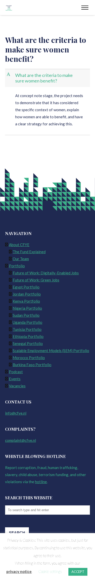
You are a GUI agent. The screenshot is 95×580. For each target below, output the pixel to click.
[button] (48, 78)
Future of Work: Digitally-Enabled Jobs (46, 273)
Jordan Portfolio (27, 294)
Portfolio (17, 266)
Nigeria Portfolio (27, 308)
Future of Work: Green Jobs (36, 280)
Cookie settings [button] (50, 571)
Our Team (21, 258)
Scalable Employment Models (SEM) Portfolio (51, 350)
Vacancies (17, 386)
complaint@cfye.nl (20, 440)
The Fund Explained (29, 251)
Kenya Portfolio (26, 301)
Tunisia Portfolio (27, 329)
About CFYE (19, 244)
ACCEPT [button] (77, 572)
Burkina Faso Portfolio (32, 364)
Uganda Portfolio (27, 322)
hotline (41, 481)
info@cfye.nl (15, 413)
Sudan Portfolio (26, 315)
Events (15, 378)
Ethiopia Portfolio (28, 336)
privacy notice (19, 571)
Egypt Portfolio (26, 287)
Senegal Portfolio (28, 343)
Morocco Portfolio (29, 357)
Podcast (16, 371)
